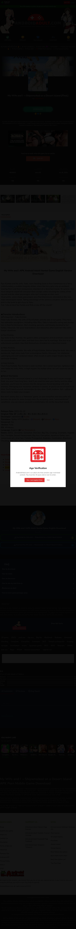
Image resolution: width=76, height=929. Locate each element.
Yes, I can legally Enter (35, 480)
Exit (48, 480)
